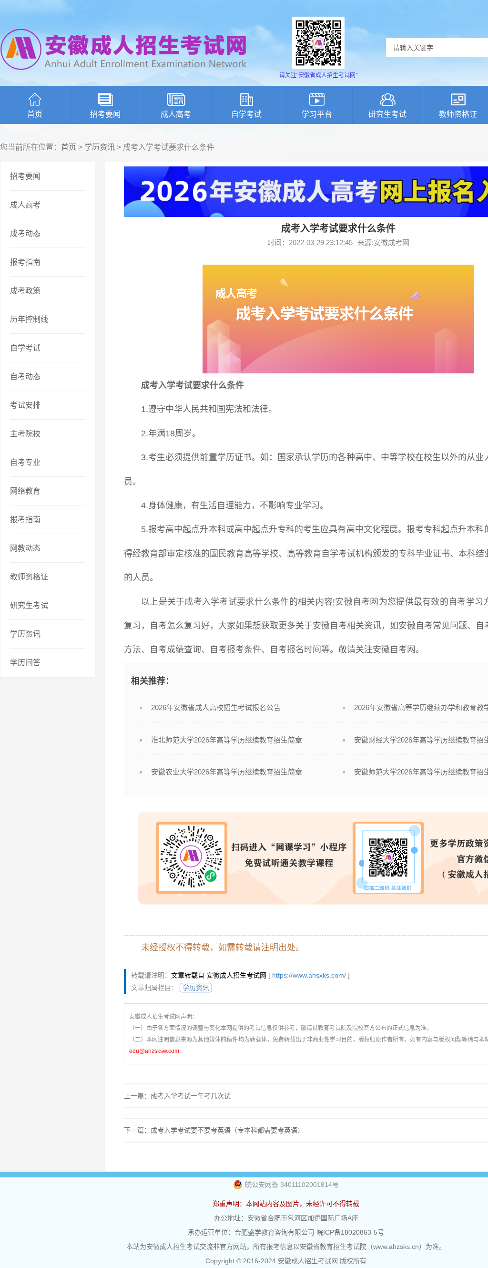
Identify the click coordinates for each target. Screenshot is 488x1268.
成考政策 (25, 291)
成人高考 (176, 114)
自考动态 (25, 376)
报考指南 (25, 262)
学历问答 (25, 663)
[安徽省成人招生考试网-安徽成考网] (124, 76)
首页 (34, 114)
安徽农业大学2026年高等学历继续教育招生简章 (226, 772)
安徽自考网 (357, 602)
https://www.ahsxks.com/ (309, 975)
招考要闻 (105, 114)
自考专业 (25, 462)
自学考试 (246, 114)
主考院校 (25, 434)
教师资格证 (29, 577)
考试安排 (25, 405)
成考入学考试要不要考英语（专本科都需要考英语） (227, 1130)
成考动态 (25, 233)
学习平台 (317, 114)
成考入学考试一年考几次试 (191, 1096)
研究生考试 (387, 114)
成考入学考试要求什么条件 (236, 602)
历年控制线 (29, 319)
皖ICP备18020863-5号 (350, 1232)
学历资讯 (99, 147)
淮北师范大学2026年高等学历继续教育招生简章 (226, 740)
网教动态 (25, 548)
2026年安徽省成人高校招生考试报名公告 (216, 707)
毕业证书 (433, 553)
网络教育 (25, 491)
